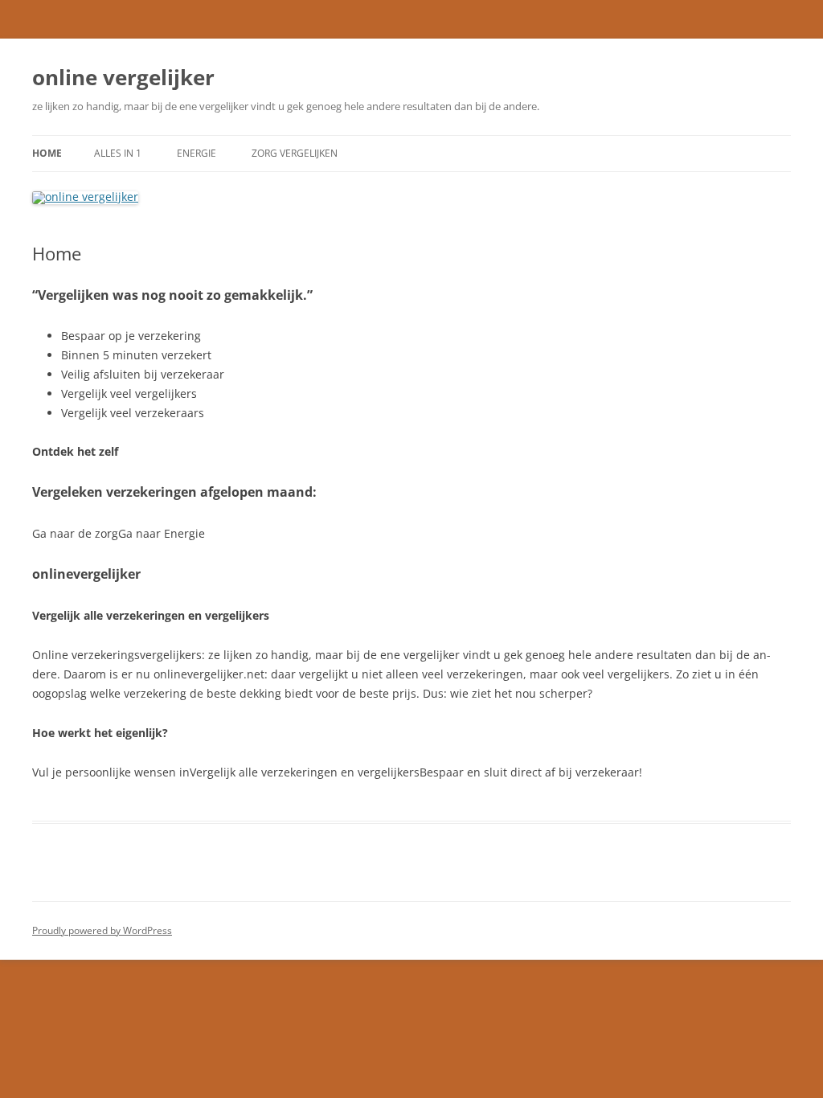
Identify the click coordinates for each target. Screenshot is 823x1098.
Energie (196, 153)
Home (47, 153)
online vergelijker (123, 77)
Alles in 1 (117, 153)
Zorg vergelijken (295, 153)
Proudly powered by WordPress (102, 930)
